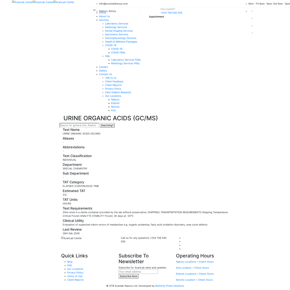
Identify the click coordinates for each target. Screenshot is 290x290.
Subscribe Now (128, 276)
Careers (103, 66)
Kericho (115, 106)
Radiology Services (116, 27)
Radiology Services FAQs (125, 63)
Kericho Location (185, 279)
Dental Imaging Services (119, 30)
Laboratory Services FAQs (126, 59)
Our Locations (113, 95)
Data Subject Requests (118, 92)
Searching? (107, 125)
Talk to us (110, 77)
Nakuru (115, 99)
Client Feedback (114, 81)
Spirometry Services (116, 34)
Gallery (103, 70)
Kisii (113, 110)
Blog (69, 261)
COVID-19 (110, 45)
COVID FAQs (118, 52)
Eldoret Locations (186, 273)
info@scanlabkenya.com (113, 3)
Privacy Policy (113, 88)
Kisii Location (183, 267)
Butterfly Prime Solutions (169, 285)
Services (104, 19)
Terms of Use (74, 276)
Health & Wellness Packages (121, 41)
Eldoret (115, 103)
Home (102, 12)
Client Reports (113, 85)
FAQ (107, 56)
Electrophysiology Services (120, 37)
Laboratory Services (116, 23)
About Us (104, 16)
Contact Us (105, 74)
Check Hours (206, 261)
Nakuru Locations (186, 261)
